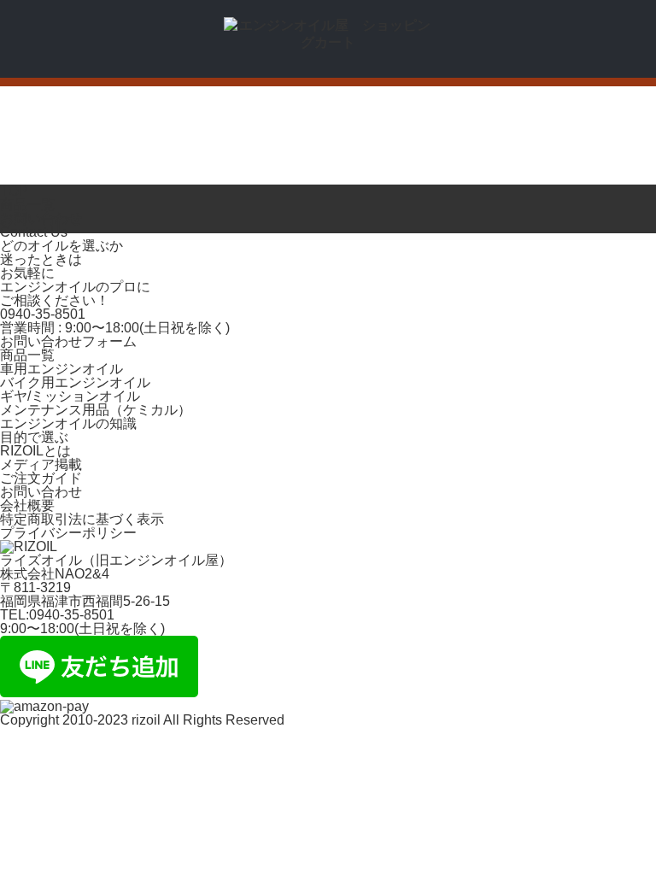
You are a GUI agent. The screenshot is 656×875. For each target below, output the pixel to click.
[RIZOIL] (327, 42)
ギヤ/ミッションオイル (70, 396)
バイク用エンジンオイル (75, 382)
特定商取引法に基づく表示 (82, 519)
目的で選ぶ (34, 437)
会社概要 (27, 505)
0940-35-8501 (42, 314)
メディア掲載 (41, 464)
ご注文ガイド (41, 478)
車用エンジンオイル (61, 368)
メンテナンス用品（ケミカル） (95, 409)
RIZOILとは (35, 450)
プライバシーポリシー (68, 533)
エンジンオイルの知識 (68, 423)
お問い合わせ (41, 491)
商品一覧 (27, 355)
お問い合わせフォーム (68, 341)
